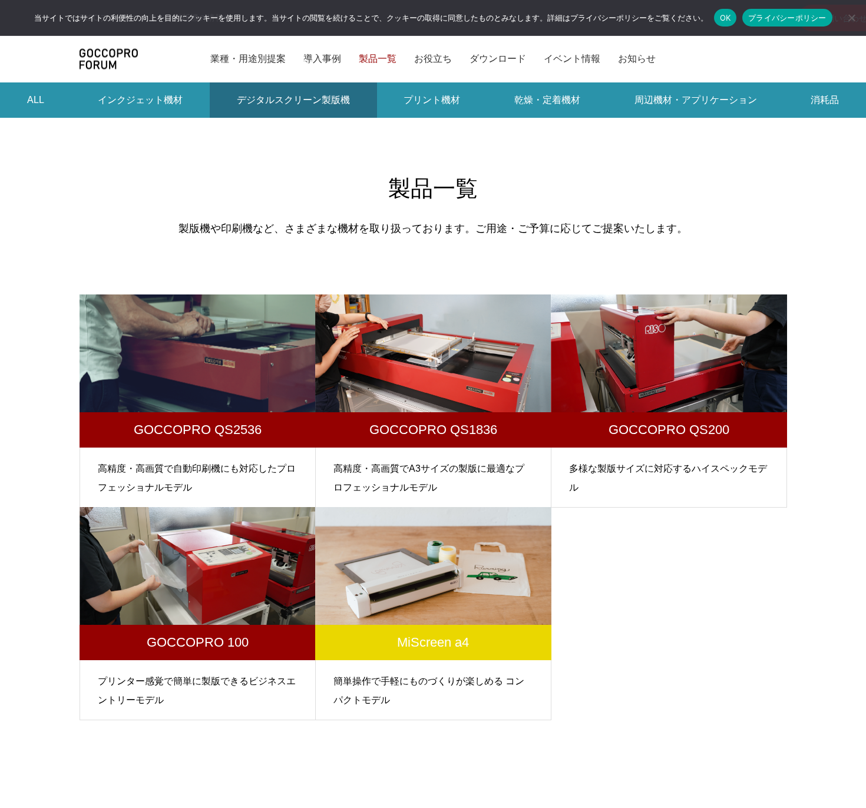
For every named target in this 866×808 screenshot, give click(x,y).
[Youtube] (758, 58)
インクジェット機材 (140, 100)
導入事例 (322, 59)
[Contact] (780, 58)
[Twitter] (718, 58)
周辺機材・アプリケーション (695, 100)
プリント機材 (432, 100)
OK (725, 17)
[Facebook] (736, 58)
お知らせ (637, 59)
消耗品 (825, 100)
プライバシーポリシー (787, 17)
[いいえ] (851, 18)
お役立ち (433, 59)
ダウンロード (498, 59)
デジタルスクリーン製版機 (293, 100)
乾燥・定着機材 (547, 100)
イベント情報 (572, 59)
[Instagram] (700, 58)
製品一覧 (377, 59)
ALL (35, 100)
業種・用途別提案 (248, 59)
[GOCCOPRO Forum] (109, 59)
